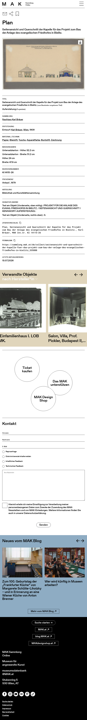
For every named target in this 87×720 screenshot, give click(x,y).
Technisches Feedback (14, 466)
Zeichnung (56, 140)
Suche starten (42, 622)
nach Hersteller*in (18, 279)
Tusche (22, 140)
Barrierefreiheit (8, 712)
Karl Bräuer (16, 129)
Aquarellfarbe (33, 140)
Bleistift (14, 140)
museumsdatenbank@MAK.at (14, 672)
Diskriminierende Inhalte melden (18, 456)
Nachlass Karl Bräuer (12, 119)
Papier (5, 140)
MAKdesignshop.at (42, 643)
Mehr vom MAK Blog (42, 611)
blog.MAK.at (42, 636)
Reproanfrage (11, 451)
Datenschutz (7, 705)
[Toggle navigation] (81, 4)
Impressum (6, 708)
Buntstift (45, 140)
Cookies (5, 715)
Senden (43, 525)
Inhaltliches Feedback (14, 461)
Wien (26, 129)
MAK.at (42, 629)
